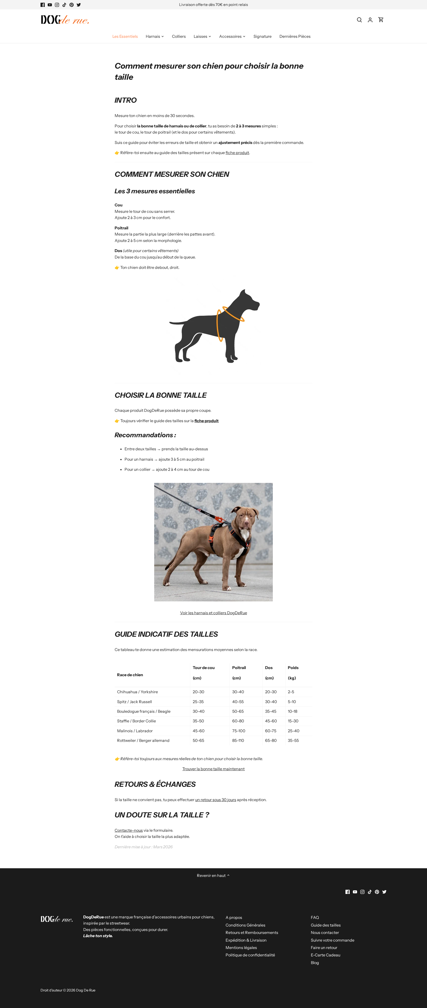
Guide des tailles (326, 925)
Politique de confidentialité (250, 954)
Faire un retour (324, 947)
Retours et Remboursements (252, 932)
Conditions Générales (245, 925)
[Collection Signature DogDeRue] (213, 599)
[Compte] (370, 19)
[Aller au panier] (381, 19)
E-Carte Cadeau (325, 954)
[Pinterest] (71, 4)
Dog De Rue (85, 990)
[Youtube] (50, 4)
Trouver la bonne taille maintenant (213, 768)
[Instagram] (57, 4)
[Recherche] (359, 19)
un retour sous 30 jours (215, 799)
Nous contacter (325, 932)
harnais (176, 125)
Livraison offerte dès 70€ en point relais (213, 4)
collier (200, 125)
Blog (315, 962)
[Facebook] (43, 4)
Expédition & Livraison (246, 940)
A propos (234, 917)
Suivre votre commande (332, 940)
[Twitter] (79, 4)
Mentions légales (241, 947)
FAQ (315, 917)
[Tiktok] (64, 4)
